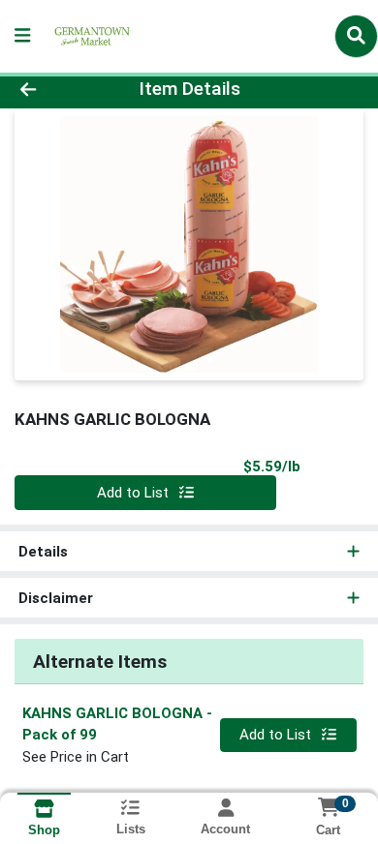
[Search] (356, 35)
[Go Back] (58, 89)
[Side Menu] (22, 36)
